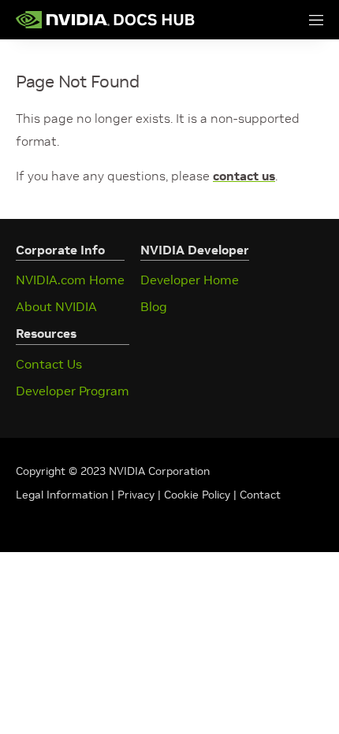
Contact (260, 494)
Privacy (137, 494)
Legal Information (62, 494)
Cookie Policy (197, 494)
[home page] (106, 19)
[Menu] (300, 19)
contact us (244, 176)
